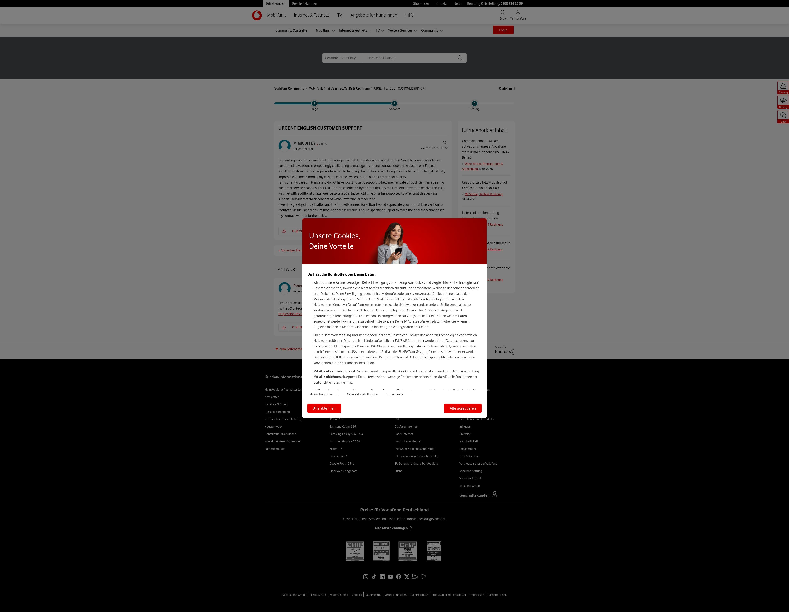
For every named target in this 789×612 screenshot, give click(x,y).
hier (379, 294)
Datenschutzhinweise (322, 394)
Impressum (395, 394)
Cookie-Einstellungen (362, 394)
